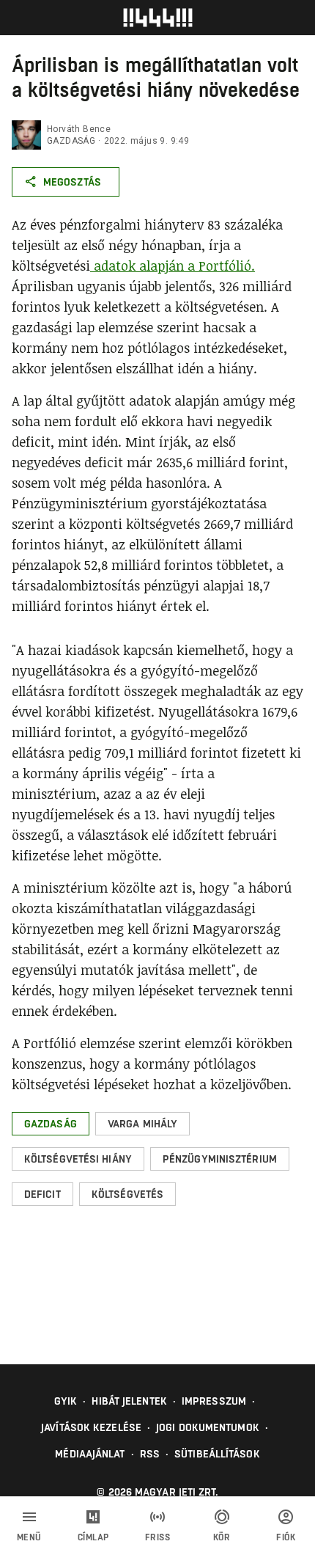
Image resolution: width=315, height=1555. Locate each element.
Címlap (93, 1537)
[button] (50, 1123)
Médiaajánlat (90, 1454)
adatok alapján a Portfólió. (172, 265)
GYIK (65, 1401)
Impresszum (214, 1401)
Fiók (285, 1537)
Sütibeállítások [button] (217, 1454)
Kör (222, 1537)
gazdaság (71, 141)
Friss (158, 1537)
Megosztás (72, 182)
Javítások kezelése (91, 1427)
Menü (29, 1537)
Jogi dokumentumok (207, 1427)
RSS (150, 1454)
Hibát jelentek (129, 1401)
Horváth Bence (79, 129)
